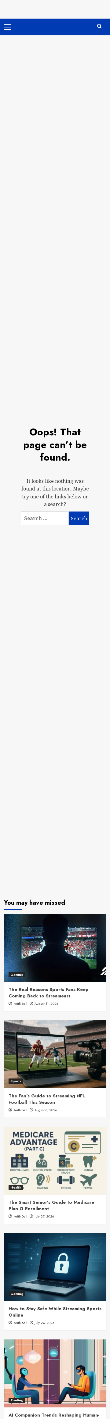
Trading (16, 1400)
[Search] (99, 26)
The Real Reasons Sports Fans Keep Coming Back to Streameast (49, 992)
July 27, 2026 (44, 1216)
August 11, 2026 (46, 1003)
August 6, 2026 (46, 1109)
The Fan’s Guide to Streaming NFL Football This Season (47, 1099)
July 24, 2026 (44, 1322)
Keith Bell (20, 1003)
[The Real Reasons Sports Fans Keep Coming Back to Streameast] (55, 948)
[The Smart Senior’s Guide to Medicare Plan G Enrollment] (55, 1161)
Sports (15, 1081)
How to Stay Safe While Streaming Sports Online (55, 1311)
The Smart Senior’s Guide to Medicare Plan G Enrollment (51, 1205)
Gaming (16, 974)
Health (15, 1187)
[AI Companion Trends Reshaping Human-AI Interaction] (55, 1373)
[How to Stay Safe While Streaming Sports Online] (55, 1267)
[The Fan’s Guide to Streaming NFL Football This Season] (55, 1054)
